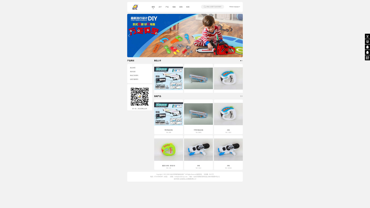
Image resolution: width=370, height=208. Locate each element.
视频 (174, 7)
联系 (187, 7)
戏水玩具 (132, 71)
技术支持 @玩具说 (179, 179)
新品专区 (132, 67)
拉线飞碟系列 (134, 79)
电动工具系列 (134, 75)
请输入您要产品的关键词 (213, 6)
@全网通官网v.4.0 (190, 179)
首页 (153, 7)
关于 (160, 7)
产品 (167, 7)
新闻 (180, 7)
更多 (241, 96)
